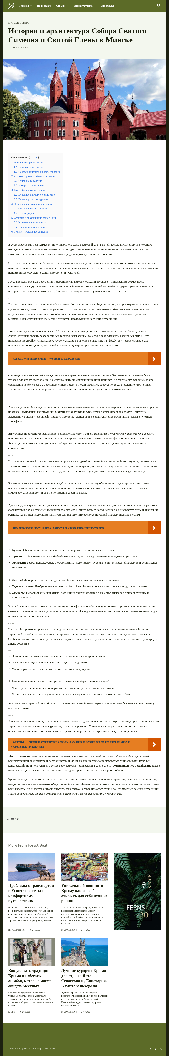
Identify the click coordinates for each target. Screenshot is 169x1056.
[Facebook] (150, 1048)
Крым (11, 1012)
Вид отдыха (68, 930)
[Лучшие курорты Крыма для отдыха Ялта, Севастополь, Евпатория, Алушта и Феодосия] (84, 952)
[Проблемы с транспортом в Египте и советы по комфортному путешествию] (31, 867)
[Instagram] (155, 1048)
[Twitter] (160, 1048)
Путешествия (18, 22)
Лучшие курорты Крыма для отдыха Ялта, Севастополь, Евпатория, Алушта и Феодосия (84, 978)
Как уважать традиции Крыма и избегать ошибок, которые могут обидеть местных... (29, 978)
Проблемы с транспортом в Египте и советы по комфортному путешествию (31, 893)
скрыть (34, 157)
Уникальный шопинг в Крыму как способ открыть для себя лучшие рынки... (84, 893)
